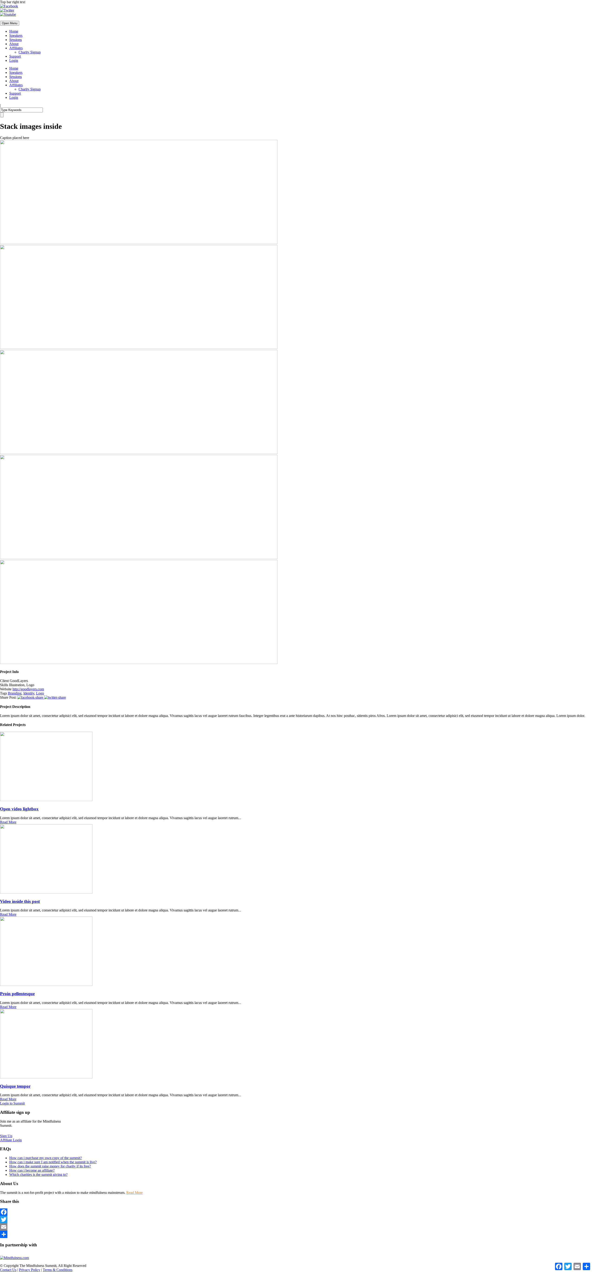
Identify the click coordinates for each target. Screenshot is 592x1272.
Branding (15, 693)
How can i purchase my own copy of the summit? (45, 1158)
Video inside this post (20, 901)
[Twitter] (296, 1219)
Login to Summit (12, 1103)
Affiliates (16, 48)
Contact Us (8, 1270)
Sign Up (6, 1136)
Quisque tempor (15, 1086)
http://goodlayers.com (28, 689)
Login (13, 60)
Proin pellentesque (17, 993)
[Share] (296, 1234)
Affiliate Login (11, 1140)
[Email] (296, 1227)
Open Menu (9, 23)
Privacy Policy (29, 1270)
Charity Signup (29, 52)
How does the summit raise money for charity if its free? (50, 1166)
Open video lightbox (19, 808)
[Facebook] (296, 1212)
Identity (28, 693)
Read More (8, 822)
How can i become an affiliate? (32, 1170)
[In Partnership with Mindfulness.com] (14, 1258)
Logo (40, 693)
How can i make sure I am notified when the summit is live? (53, 1162)
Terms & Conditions (57, 1270)
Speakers (15, 35)
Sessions (15, 40)
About (13, 44)
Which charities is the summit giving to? (38, 1174)
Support (15, 56)
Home (13, 31)
